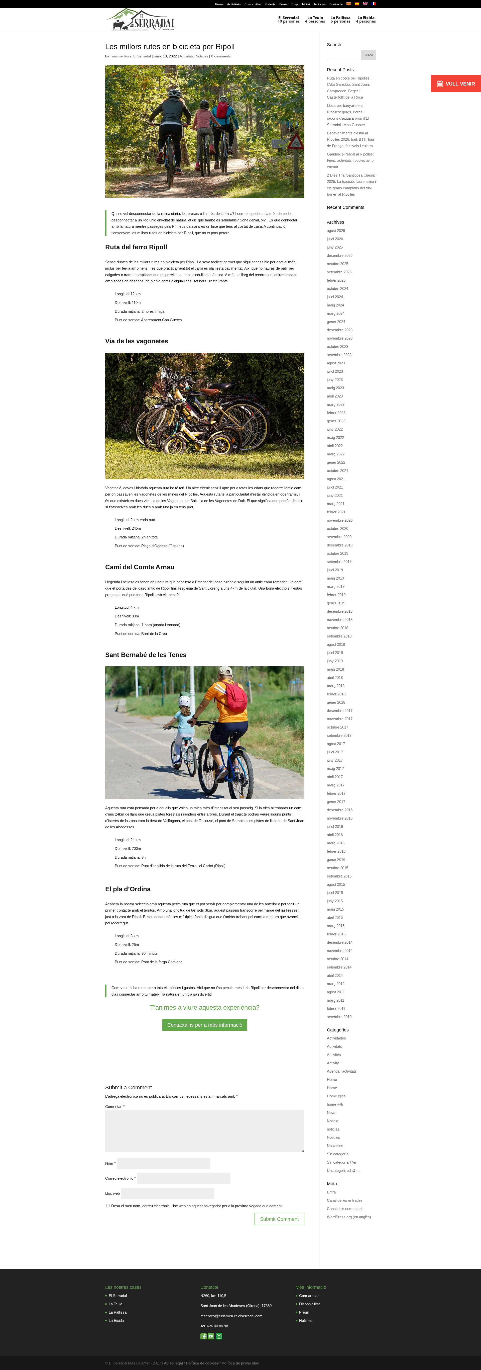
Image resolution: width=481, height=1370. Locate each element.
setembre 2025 (339, 272)
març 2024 (335, 313)
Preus (283, 4)
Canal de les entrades (345, 1200)
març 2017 (335, 785)
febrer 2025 (336, 280)
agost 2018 (336, 644)
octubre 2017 (337, 727)
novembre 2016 (339, 818)
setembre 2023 (339, 355)
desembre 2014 (339, 942)
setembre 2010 (339, 1017)
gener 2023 (336, 421)
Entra (331, 1192)
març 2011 (335, 1000)
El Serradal (118, 1296)
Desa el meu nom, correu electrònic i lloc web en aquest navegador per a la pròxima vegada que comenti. (197, 1206)
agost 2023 (336, 363)
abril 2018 (335, 677)
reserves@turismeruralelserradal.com (231, 1316)
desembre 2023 (339, 330)
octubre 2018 (337, 628)
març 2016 (335, 843)
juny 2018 (335, 661)
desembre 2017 (339, 710)
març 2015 (335, 926)
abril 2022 (335, 446)
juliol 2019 (335, 570)
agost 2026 (336, 230)
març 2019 (335, 586)
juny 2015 (335, 901)
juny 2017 (335, 760)
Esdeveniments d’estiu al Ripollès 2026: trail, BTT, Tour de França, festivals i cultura (350, 139)
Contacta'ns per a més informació (204, 1025)
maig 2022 (335, 437)
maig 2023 (335, 388)
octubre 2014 (337, 959)
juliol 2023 (335, 371)
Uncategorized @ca (343, 1170)
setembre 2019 (339, 561)
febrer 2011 (336, 1008)
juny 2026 (335, 247)
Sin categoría (337, 1154)
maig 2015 (335, 909)
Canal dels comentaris (345, 1208)
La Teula (115, 1304)
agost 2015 (336, 884)
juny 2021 (335, 495)
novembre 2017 (339, 719)
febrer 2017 (336, 793)
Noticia (332, 1121)
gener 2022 (336, 462)
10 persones (289, 20)
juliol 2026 (335, 239)
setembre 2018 (339, 636)
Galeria (270, 4)
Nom (110, 1163)
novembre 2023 (339, 338)
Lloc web (112, 1193)
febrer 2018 (336, 694)
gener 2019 (336, 603)
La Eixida (116, 1320)
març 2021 (335, 504)
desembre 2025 (339, 255)
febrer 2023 (336, 413)
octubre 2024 (337, 288)
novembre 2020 (339, 520)
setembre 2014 (339, 967)
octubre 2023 (337, 346)
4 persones (315, 20)
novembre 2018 (339, 619)
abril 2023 (335, 396)
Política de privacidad (240, 1363)
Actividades (336, 1038)
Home (219, 4)
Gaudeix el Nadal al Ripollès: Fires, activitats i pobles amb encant (350, 160)
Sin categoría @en (342, 1162)
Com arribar (253, 4)
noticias (333, 1129)
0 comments (221, 56)
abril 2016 (335, 835)
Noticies (320, 4)
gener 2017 (336, 801)
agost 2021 (336, 479)
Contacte (336, 4)
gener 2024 (336, 321)
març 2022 (335, 454)
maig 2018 (335, 669)
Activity (333, 1063)
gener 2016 (336, 859)
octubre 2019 (337, 553)
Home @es (336, 1096)
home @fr (335, 1104)
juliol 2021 (335, 487)
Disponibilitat (300, 4)
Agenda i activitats (342, 1071)
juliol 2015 (335, 893)
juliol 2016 (335, 826)
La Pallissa (118, 1312)
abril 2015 (335, 917)
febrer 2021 (336, 512)
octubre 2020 (337, 528)
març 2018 (335, 686)
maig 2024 (335, 305)
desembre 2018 (339, 611)
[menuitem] (348, 5)
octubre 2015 (337, 868)
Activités (334, 1055)
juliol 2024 (335, 297)
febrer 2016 (336, 851)
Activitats (234, 4)
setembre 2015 (339, 876)
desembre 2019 (339, 545)
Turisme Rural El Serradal (130, 56)
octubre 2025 (337, 264)
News (331, 1112)
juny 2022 (335, 429)
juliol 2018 (335, 653)
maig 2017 (335, 768)
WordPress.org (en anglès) (349, 1217)
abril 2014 (335, 975)
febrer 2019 (336, 595)
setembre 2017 (339, 735)
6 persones (340, 20)
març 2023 (335, 404)
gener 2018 (336, 702)
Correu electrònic (120, 1178)
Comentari (115, 1106)
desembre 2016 (339, 810)
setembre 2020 (339, 537)
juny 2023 (335, 379)
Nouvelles (335, 1146)
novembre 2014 (339, 950)
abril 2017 (335, 777)
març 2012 (335, 984)
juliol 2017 (335, 752)
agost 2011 (336, 992)
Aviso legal (173, 1363)
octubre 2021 (337, 470)
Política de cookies (202, 1363)
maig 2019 (335, 578)
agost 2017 (336, 744)
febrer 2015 (336, 934)
